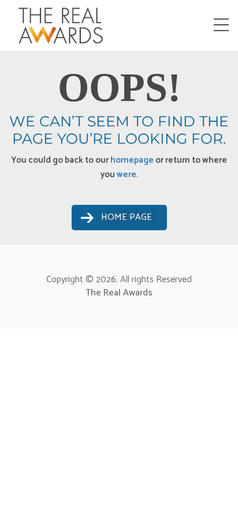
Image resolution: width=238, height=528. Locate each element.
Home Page (126, 217)
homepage (132, 160)
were (126, 174)
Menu (223, 25)
